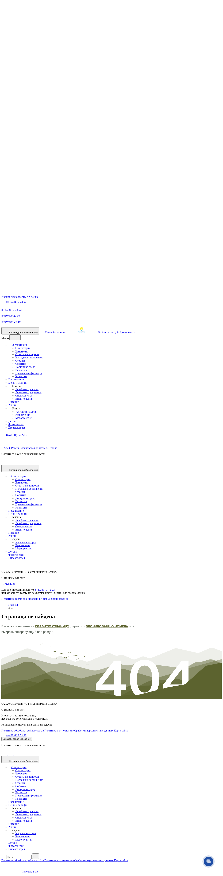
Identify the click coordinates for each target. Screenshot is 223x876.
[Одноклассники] (4, 463)
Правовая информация (28, 373)
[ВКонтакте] (11, 463)
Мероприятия (23, 417)
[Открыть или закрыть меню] (15, 337)
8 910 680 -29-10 (11, 321)
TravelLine (9, 583)
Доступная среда (25, 366)
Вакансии (21, 370)
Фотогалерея (16, 424)
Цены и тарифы (17, 382)
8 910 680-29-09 (10, 315)
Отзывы (20, 360)
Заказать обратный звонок (16, 739)
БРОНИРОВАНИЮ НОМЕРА (107, 626)
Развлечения (22, 414)
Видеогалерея (16, 427)
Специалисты (23, 395)
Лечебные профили (27, 389)
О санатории (19, 344)
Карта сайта (121, 730)
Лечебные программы (28, 392)
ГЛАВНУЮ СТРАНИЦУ (52, 626)
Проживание (16, 379)
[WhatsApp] (3, 306)
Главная (13, 604)
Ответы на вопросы (27, 354)
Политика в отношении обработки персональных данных (79, 730)
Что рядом (21, 351)
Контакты (21, 376)
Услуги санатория (25, 411)
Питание (13, 401)
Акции (12, 404)
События (20, 363)
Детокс (12, 421)
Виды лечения (23, 398)
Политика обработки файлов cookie (22, 730)
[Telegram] (8, 306)
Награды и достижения (29, 357)
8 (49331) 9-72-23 (11, 309)
